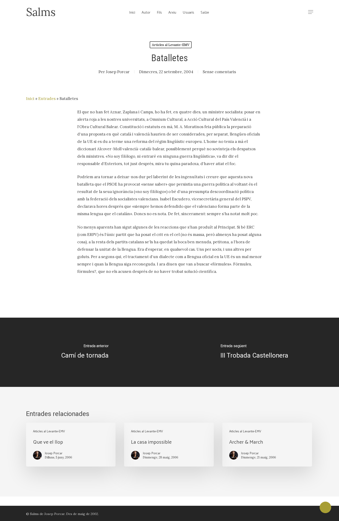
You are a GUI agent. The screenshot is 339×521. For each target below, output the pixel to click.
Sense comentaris (219, 71)
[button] (310, 12)
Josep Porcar (118, 71)
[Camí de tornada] (85, 352)
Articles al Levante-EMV (170, 45)
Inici (30, 98)
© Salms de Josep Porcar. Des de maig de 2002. (62, 514)
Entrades (47, 98)
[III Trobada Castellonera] (254, 352)
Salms (40, 12)
